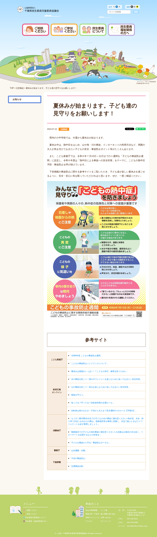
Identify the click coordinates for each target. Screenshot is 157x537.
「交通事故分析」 (77, 466)
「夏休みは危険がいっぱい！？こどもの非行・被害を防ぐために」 (98, 371)
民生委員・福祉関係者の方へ (36, 521)
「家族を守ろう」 (77, 395)
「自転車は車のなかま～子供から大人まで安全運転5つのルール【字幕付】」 (103, 411)
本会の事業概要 (91, 510)
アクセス (88, 521)
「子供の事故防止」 (78, 458)
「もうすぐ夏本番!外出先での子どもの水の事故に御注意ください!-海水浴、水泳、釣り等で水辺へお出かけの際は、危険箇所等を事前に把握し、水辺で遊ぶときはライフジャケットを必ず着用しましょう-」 (106, 421)
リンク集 (103, 510)
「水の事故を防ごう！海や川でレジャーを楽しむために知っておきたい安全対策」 (105, 379)
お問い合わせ (105, 517)
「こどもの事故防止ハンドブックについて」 (89, 363)
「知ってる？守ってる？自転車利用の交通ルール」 (91, 403)
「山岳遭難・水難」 (78, 450)
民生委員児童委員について (35, 517)
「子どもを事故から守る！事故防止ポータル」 (90, 442)
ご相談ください (31, 510)
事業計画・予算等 (92, 514)
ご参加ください (31, 514)
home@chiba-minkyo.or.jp (137, 526)
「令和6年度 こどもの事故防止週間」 (85, 356)
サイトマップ (105, 521)
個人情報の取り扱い (108, 514)
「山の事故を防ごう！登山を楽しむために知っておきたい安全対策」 (99, 387)
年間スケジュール (92, 517)
